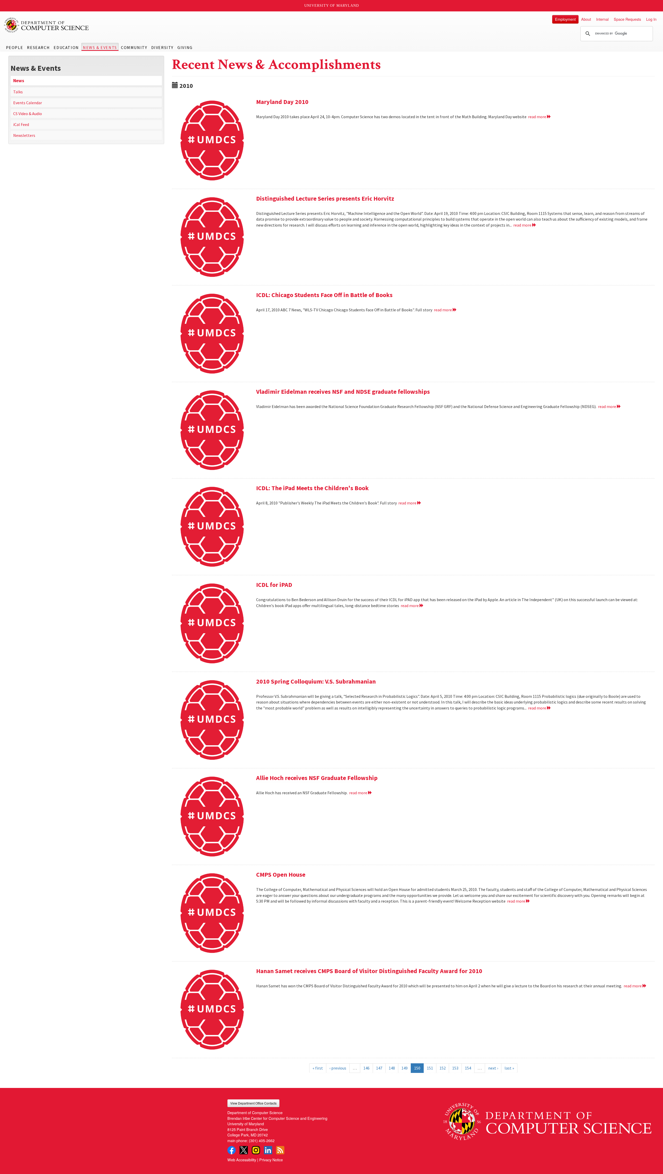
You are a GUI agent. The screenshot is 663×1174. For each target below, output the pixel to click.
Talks (18, 91)
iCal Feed (21, 124)
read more (537, 116)
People (14, 47)
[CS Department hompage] (547, 1119)
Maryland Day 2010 (282, 102)
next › (493, 1068)
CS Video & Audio (27, 113)
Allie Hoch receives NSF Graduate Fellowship (317, 778)
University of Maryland (331, 6)
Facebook (231, 1150)
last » (509, 1068)
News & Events (100, 47)
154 (468, 1068)
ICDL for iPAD (274, 585)
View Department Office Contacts (253, 1103)
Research (38, 47)
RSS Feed (280, 1150)
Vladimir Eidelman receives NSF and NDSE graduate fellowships (343, 392)
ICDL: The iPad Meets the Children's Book (312, 488)
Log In (651, 19)
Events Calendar (27, 102)
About (586, 19)
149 (404, 1068)
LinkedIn (268, 1150)
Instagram (256, 1150)
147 (379, 1068)
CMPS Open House (280, 874)
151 (430, 1068)
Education (66, 47)
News (18, 80)
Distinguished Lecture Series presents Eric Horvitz (325, 198)
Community (134, 47)
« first (318, 1068)
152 (442, 1068)
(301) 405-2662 (262, 1140)
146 (366, 1068)
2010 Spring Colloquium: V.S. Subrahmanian (316, 681)
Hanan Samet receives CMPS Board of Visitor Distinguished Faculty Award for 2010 (369, 971)
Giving (185, 47)
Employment (565, 19)
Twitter (244, 1150)
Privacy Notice (271, 1159)
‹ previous (337, 1068)
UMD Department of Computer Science (46, 25)
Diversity (162, 47)
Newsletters (24, 135)
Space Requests (627, 19)
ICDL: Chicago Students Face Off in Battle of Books (324, 295)
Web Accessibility (241, 1159)
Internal (602, 19)
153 (455, 1068)
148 (392, 1068)
